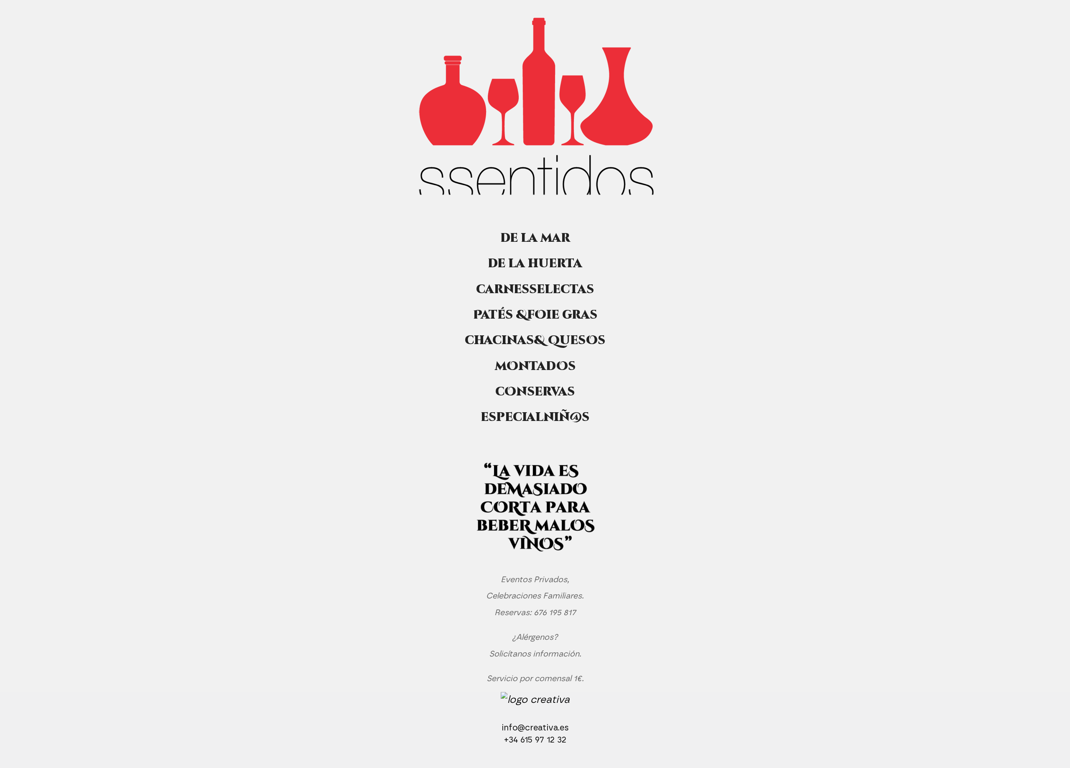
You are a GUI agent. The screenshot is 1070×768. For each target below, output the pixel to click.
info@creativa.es (535, 728)
